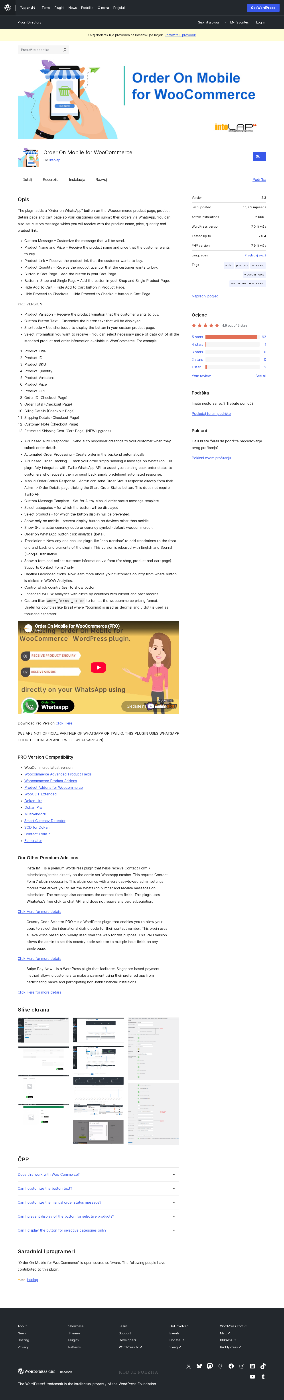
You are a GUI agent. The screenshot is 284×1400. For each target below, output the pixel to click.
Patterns (74, 1347)
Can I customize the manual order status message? (59, 1202)
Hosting (23, 1340)
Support (125, 1333)
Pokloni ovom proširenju (211, 458)
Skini (259, 156)
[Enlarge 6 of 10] (118, 1052)
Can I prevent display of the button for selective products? (66, 1216)
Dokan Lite (33, 801)
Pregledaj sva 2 (255, 255)
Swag (175, 1347)
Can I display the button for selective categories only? (62, 1230)
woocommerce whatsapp (247, 283)
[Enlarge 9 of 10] (173, 1023)
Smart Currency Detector (44, 820)
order (229, 265)
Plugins (73, 1340)
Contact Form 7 (37, 834)
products (242, 265)
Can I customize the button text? (45, 1188)
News (22, 1333)
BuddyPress (231, 1347)
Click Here (64, 723)
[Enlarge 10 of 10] (173, 1089)
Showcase (76, 1326)
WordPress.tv (130, 1347)
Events (174, 1333)
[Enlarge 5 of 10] (118, 1023)
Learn (123, 1326)
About (22, 1326)
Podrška (259, 179)
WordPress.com (233, 1326)
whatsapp (258, 265)
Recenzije (51, 179)
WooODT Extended (40, 794)
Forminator (33, 840)
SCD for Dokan (36, 827)
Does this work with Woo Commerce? (49, 1174)
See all (261, 376)
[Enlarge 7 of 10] (118, 1079)
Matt (225, 1333)
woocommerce (254, 274)
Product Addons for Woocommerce (53, 787)
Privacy (23, 1347)
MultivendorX (35, 814)
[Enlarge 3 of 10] (63, 1081)
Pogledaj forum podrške (211, 413)
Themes (74, 1333)
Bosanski (66, 1372)
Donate (177, 1340)
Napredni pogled (205, 296)
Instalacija (77, 179)
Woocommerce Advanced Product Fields (58, 774)
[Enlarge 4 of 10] (63, 1109)
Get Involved (179, 1326)
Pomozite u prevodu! (180, 35)
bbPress (228, 1340)
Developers (127, 1340)
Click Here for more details (39, 911)
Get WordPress (263, 8)
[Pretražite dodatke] (64, 49)
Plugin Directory (29, 22)
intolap (54, 160)
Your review (201, 376)
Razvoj (101, 179)
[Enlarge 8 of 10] (118, 1125)
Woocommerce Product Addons (50, 781)
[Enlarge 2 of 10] (63, 1052)
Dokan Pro (33, 807)
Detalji (27, 179)
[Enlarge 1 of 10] (63, 1023)
